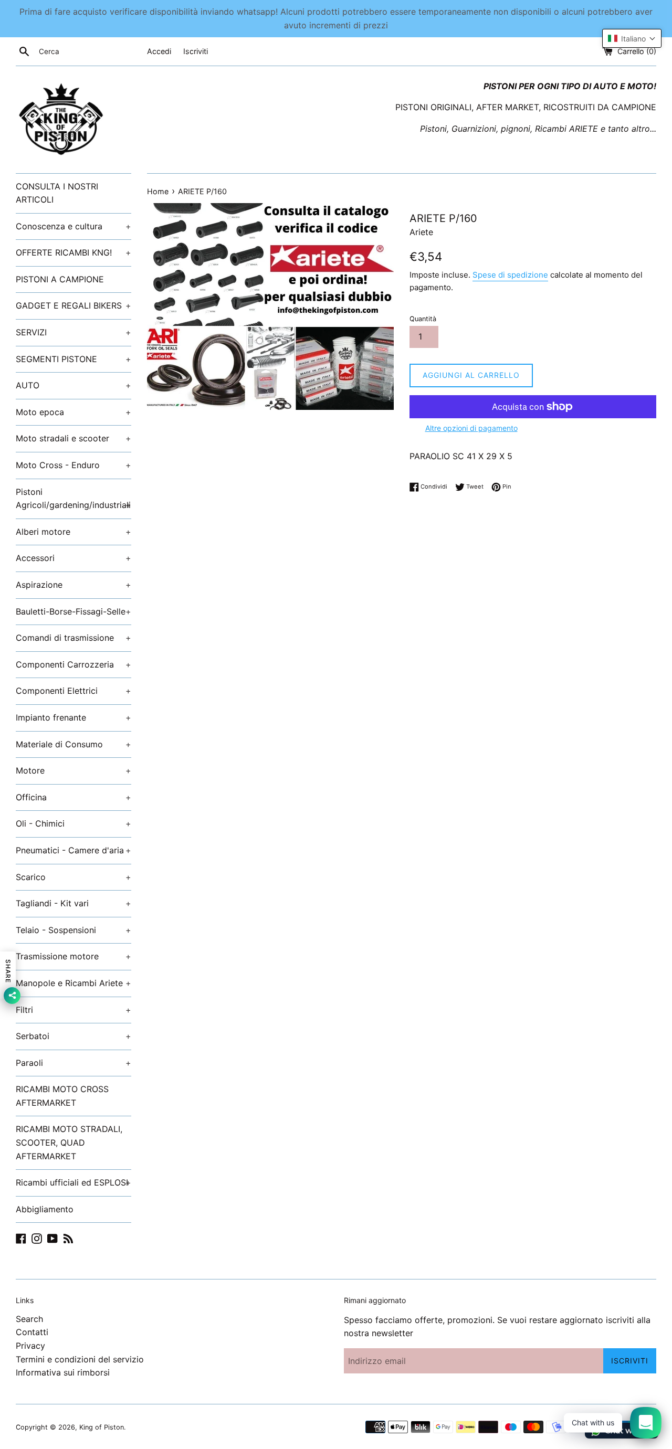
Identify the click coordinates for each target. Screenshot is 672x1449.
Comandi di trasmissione (73, 637)
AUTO (73, 385)
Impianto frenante (73, 717)
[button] (632, 38)
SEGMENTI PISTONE (73, 359)
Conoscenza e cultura (73, 226)
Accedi (159, 51)
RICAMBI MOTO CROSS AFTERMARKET (62, 1096)
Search (29, 1319)
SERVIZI (73, 332)
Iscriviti (195, 51)
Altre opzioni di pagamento (471, 428)
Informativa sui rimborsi (63, 1372)
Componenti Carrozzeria (73, 664)
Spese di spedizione (510, 275)
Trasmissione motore (73, 956)
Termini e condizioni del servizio (80, 1359)
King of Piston (101, 1427)
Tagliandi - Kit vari (73, 903)
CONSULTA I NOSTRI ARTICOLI (57, 193)
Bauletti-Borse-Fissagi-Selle (73, 611)
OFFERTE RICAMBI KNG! (73, 252)
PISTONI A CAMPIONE (60, 279)
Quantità (423, 319)
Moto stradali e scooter (73, 438)
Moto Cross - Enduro (73, 465)
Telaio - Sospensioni (73, 930)
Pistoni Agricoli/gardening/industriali (73, 498)
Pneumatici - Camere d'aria (73, 850)
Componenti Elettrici (73, 690)
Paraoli (73, 1062)
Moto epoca (73, 412)
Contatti (32, 1332)
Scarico (73, 877)
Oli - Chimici (73, 823)
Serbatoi (73, 1036)
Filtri (73, 1009)
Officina (73, 797)
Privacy (30, 1345)
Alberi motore (73, 531)
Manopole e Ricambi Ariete (73, 983)
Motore (73, 770)
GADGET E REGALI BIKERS (73, 305)
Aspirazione (73, 584)
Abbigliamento (45, 1209)
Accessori (73, 558)
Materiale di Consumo (73, 744)
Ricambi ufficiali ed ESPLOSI (73, 1182)
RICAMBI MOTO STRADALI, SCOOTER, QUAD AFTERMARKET (69, 1142)
